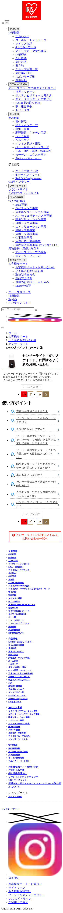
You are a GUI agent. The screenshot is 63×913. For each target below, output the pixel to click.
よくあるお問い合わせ (29, 271)
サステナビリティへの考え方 (33, 95)
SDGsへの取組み (18, 84)
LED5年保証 (23, 285)
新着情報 (12, 626)
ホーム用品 (22, 136)
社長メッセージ (25, 91)
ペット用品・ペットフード (32, 147)
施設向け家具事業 (36, 244)
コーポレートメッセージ (30, 40)
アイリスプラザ (15, 796)
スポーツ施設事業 (26, 233)
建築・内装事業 (25, 230)
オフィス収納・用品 (28, 143)
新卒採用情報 (14, 748)
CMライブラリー (19, 181)
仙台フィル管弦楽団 (17, 614)
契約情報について (16, 633)
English (12, 299)
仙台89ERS (13, 608)
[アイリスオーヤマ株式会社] (31, 18)
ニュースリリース (19, 292)
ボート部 (12, 617)
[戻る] (2, 23)
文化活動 (12, 592)
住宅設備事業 (23, 237)
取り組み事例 (23, 106)
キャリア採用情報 (16, 758)
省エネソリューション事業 (32, 211)
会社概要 (21, 58)
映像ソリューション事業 (30, 219)
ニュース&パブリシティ (18, 623)
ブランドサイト (18, 185)
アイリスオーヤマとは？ (19, 570)
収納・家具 (22, 128)
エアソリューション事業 (30, 226)
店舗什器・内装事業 (28, 241)
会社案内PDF (23, 72)
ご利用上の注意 (16, 770)
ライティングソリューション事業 (22, 711)
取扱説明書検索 (25, 274)
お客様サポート (18, 260)
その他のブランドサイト (23, 193)
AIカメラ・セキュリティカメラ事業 (23, 714)
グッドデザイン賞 (26, 171)
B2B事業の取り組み (27, 102)
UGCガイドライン (17, 780)
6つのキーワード (25, 47)
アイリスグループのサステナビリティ (32, 88)
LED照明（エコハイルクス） (20, 642)
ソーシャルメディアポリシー (23, 776)
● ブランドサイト (10, 809)
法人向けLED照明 (16, 645)
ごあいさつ (22, 36)
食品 (28, 158)
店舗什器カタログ (16, 689)
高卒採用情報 (14, 755)
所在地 (19, 65)
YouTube (13, 877)
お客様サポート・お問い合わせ (35, 267)
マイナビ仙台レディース (19, 611)
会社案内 (12, 573)
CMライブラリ (14, 702)
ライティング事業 (26, 208)
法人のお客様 (16, 197)
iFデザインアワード (27, 174)
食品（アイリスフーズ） (19, 680)
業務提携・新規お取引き (23, 248)
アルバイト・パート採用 (19, 761)
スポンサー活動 (25, 76)
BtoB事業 (21, 204)
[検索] (35, 310)
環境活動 (21, 80)
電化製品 (21, 121)
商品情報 (14, 114)
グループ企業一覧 (26, 69)
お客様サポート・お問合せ (25, 883)
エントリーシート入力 (18, 739)
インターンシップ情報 (18, 751)
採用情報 (14, 295)
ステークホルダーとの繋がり (33, 99)
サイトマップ (16, 887)
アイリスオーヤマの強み (30, 51)
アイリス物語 (23, 43)
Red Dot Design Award (28, 178)
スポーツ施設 (14, 730)
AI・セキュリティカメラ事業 (33, 215)
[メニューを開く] (2, 327)
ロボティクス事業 (26, 222)
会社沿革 (21, 62)
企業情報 (14, 29)
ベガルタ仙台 (14, 601)
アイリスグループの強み (30, 252)
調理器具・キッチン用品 (30, 132)
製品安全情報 (23, 278)
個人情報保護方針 (17, 773)
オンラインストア (19, 302)
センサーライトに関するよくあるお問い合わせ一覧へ (36, 536)
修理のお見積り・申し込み (32, 282)
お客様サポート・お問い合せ (23, 766)
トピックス (22, 110)
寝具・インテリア (26, 125)
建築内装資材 (14, 727)
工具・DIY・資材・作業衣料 (33, 150)
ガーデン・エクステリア (30, 154)
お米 (10, 683)
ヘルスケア (22, 139)
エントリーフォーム (28, 255)
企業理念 (21, 54)
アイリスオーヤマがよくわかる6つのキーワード (29, 589)
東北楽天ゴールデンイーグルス (21, 604)
